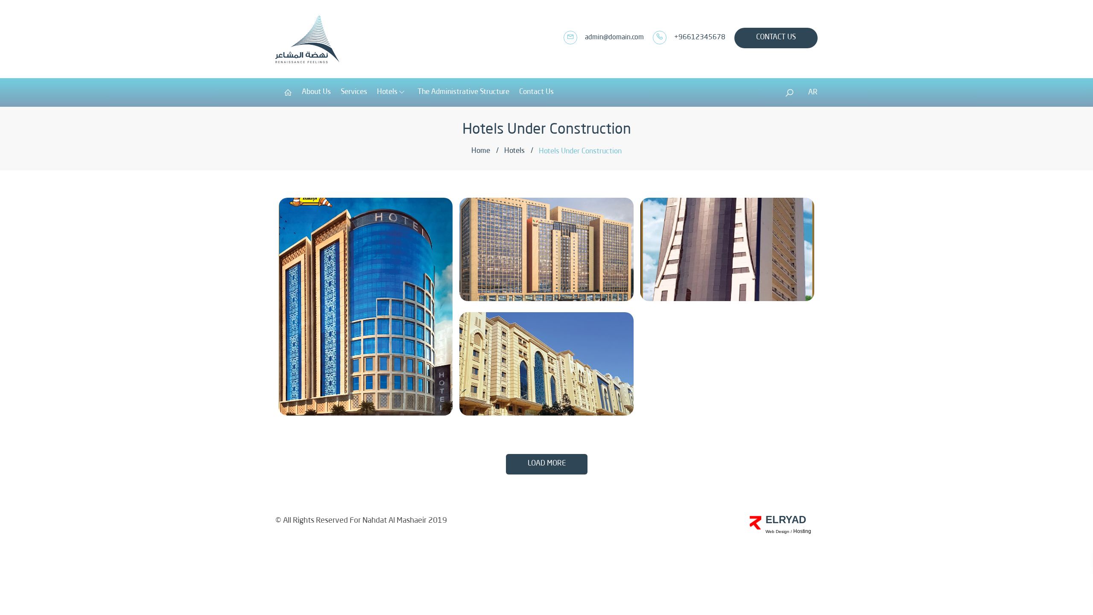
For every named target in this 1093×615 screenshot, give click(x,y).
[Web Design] (755, 514)
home (480, 151)
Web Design (777, 531)
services (354, 92)
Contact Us (776, 37)
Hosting (802, 531)
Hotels (387, 92)
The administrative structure (463, 92)
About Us (316, 92)
